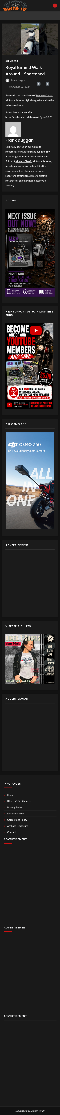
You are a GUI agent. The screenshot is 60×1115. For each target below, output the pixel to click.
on (19, 86)
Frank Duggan (18, 80)
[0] (35, 87)
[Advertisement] (30, 583)
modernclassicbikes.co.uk (18, 151)
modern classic (23, 170)
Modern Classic (44, 95)
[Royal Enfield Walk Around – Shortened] (30, 39)
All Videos (11, 61)
